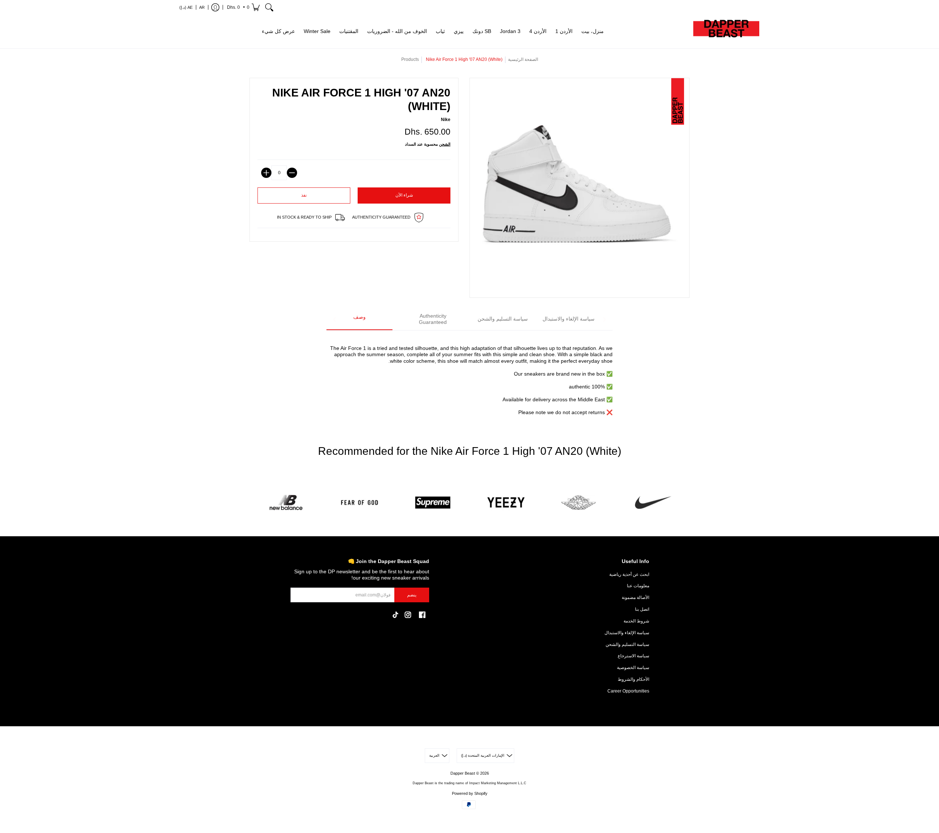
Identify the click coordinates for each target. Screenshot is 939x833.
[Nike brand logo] (653, 502)
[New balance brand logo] (286, 502)
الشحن (444, 144)
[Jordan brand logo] (580, 502)
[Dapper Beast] (726, 31)
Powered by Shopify (469, 793)
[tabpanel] (469, 376)
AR (202, 7)
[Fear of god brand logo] (359, 502)
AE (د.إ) (186, 7)
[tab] (359, 319)
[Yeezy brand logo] (506, 502)
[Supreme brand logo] (433, 502)
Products (410, 59)
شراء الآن (404, 195)
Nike (445, 119)
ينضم (411, 595)
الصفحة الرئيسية (523, 59)
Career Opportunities (628, 691)
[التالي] (604, 319)
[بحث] (269, 7)
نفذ (304, 195)
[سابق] (334, 319)
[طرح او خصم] (292, 173)
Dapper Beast (462, 773)
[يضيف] (266, 173)
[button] (243, 7)
